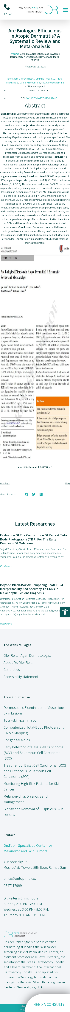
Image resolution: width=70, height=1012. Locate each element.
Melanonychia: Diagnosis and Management (26, 799)
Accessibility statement (21, 676)
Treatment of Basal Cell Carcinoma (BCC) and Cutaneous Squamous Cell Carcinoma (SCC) (35, 771)
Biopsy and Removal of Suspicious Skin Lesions (33, 812)
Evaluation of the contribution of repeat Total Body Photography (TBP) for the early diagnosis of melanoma (34, 539)
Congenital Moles (17, 740)
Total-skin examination (21, 720)
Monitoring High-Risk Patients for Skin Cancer (32, 786)
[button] (65, 10)
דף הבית (14, 54)
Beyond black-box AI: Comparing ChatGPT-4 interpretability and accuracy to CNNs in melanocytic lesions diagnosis (31, 589)
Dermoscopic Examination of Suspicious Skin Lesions (34, 710)
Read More (6, 566)
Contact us (12, 669)
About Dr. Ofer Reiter (19, 662)
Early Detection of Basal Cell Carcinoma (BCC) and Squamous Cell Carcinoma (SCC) (34, 753)
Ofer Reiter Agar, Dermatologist (27, 655)
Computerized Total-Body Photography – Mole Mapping (34, 730)
